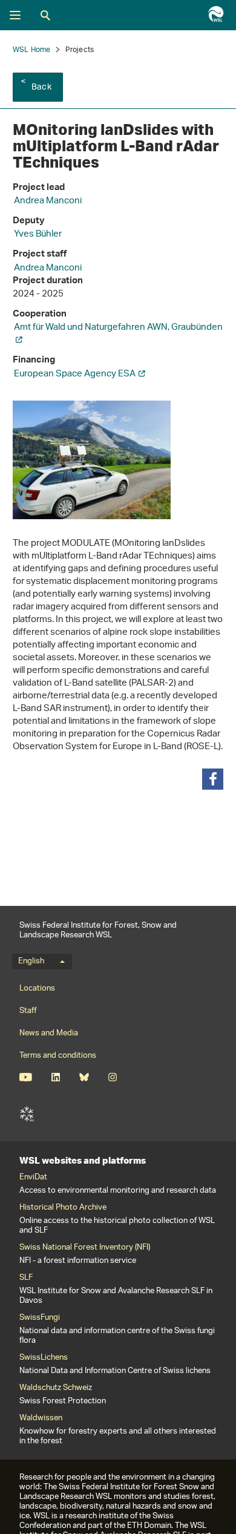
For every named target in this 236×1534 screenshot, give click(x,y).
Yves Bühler (38, 234)
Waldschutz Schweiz (55, 1388)
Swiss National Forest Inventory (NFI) (84, 1248)
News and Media (48, 1033)
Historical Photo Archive (63, 1208)
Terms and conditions (57, 1056)
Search (45, 15)
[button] (212, 779)
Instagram (112, 1077)
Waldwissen (40, 1418)
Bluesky (84, 1077)
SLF (26, 1114)
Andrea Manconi (48, 201)
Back (41, 87)
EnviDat (33, 1177)
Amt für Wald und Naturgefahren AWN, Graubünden (118, 327)
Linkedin (55, 1077)
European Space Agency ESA (75, 374)
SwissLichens (43, 1358)
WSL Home (32, 49)
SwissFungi (39, 1318)
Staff (28, 1011)
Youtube (25, 1077)
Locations (37, 988)
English (31, 961)
